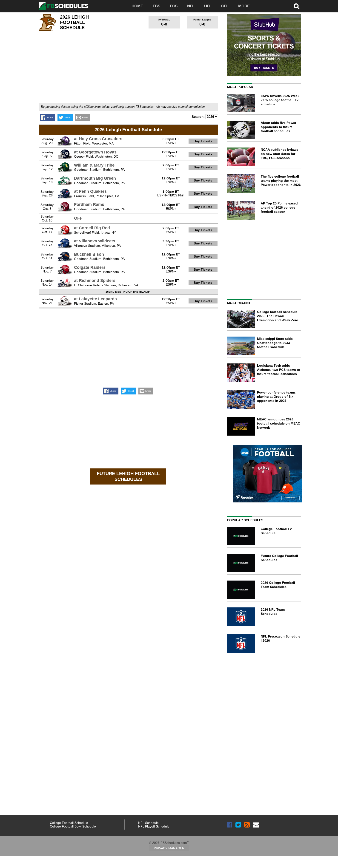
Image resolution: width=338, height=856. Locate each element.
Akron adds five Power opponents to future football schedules (278, 127)
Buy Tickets (203, 141)
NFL (191, 6)
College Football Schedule (69, 823)
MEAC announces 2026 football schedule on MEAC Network (278, 423)
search (296, 6)
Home (137, 6)
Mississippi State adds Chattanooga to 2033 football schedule (275, 343)
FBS (156, 6)
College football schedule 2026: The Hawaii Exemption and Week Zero (277, 316)
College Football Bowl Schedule (73, 826)
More (244, 6)
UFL (208, 6)
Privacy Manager (169, 848)
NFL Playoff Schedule (153, 826)
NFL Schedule (148, 823)
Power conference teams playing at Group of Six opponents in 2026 (276, 396)
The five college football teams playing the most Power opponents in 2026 (281, 181)
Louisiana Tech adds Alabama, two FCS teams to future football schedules (278, 370)
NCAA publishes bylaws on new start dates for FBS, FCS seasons (279, 154)
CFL (225, 6)
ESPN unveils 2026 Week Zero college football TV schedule (280, 100)
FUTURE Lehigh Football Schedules (128, 476)
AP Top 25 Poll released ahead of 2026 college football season (279, 207)
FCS (174, 6)
